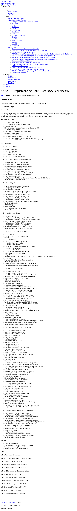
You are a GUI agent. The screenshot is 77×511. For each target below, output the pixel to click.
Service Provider (17, 40)
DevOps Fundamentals (19, 72)
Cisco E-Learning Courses (16, 18)
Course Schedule (10, 15)
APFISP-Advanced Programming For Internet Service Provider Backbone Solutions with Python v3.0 (42, 54)
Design (14, 33)
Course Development (14, 79)
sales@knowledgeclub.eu (8, 3)
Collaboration (16, 30)
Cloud (14, 28)
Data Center (15, 32)
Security (14, 37)
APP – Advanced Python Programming (23, 52)
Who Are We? (12, 11)
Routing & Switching (18, 35)
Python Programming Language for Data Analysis (27, 67)
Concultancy (12, 78)
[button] (5, 6)
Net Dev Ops (12, 47)
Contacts (7, 86)
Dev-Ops (11, 83)
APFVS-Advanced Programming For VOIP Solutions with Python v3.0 (33, 55)
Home (2, 95)
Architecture (15, 27)
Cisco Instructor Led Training (17, 20)
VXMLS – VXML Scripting (20, 66)
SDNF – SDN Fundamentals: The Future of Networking (29, 69)
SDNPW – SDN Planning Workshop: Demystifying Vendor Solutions (33, 71)
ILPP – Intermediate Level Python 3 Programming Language (30, 64)
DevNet (14, 44)
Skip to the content (6, 1)
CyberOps (15, 39)
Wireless (14, 42)
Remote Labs (12, 81)
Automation (15, 45)
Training (10, 76)
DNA (13, 25)
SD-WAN (15, 23)
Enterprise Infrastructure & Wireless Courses (25, 22)
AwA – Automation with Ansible (22, 61)
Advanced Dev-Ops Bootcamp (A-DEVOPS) (25, 49)
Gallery (7, 84)
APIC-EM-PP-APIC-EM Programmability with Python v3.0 (30, 50)
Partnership (11, 13)
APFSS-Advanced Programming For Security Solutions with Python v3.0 (34, 57)
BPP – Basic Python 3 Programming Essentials (26, 62)
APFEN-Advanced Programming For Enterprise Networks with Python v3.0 (35, 59)
